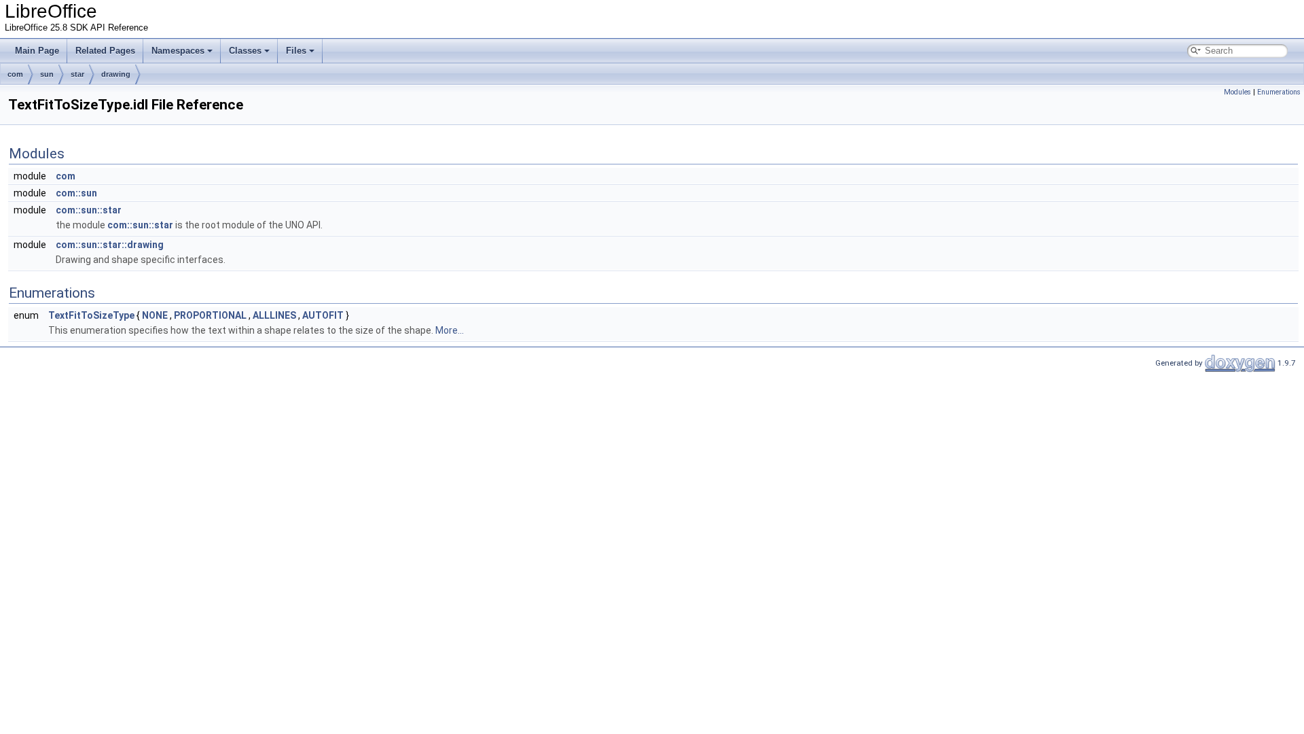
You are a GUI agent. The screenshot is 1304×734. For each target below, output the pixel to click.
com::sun (76, 193)
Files (296, 51)
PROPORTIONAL (210, 315)
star (77, 74)
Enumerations (1279, 92)
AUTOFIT (323, 315)
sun (47, 74)
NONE (155, 315)
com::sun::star (89, 210)
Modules (1237, 92)
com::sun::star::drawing (110, 244)
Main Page (37, 51)
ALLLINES (274, 315)
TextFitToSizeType (91, 315)
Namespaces (177, 51)
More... (449, 330)
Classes (245, 51)
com (15, 74)
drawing (115, 74)
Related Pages (105, 51)
